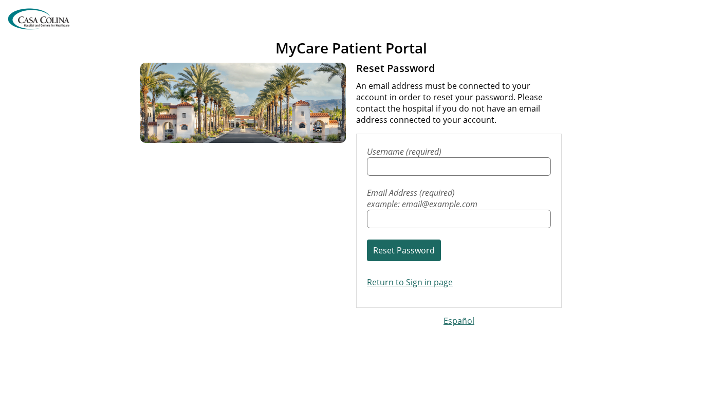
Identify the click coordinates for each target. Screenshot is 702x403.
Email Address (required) (422, 198)
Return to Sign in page (410, 282)
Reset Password (404, 250)
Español (459, 320)
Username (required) (404, 151)
